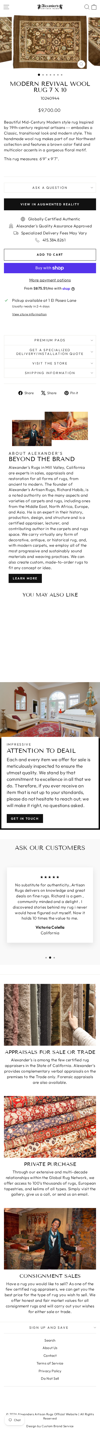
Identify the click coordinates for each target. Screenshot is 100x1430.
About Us (50, 1348)
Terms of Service (50, 1363)
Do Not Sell (50, 1378)
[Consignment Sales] (50, 1238)
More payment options (50, 279)
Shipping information (50, 373)
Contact (50, 1355)
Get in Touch (25, 818)
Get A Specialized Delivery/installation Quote (50, 352)
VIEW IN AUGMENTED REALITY (50, 204)
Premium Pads (50, 340)
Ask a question (49, 188)
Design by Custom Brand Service (50, 1426)
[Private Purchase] (50, 1127)
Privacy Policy (50, 1371)
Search (50, 1340)
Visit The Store (50, 363)
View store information (29, 314)
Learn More (25, 578)
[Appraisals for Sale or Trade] (50, 1015)
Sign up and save (49, 1327)
